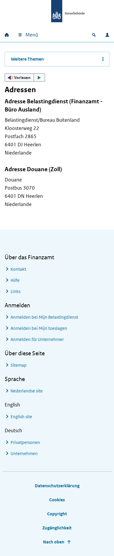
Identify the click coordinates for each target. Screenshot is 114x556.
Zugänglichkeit (57, 528)
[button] (25, 77)
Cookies (57, 499)
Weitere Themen (27, 59)
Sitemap (19, 365)
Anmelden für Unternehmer (37, 339)
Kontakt (18, 269)
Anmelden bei (44, 317)
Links (15, 291)
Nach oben (53, 542)
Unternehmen (24, 453)
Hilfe (15, 280)
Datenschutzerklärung (57, 485)
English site (21, 416)
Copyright (57, 513)
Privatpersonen (25, 442)
